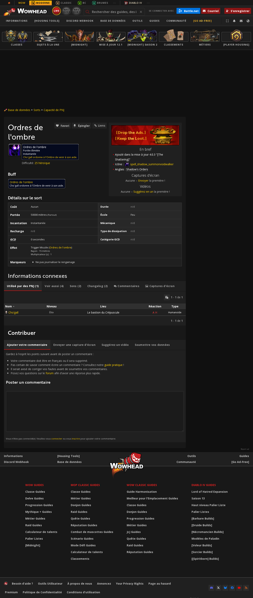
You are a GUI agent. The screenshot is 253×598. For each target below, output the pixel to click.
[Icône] (14, 150)
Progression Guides (39, 505)
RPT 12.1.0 (66, 10)
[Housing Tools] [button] (46, 20)
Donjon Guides (81, 505)
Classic (66, 3)
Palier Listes (34, 538)
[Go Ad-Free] (202, 20)
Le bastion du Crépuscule (103, 312)
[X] (218, 588)
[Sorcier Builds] (202, 552)
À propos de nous (79, 583)
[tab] (23, 286)
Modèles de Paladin (205, 538)
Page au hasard (159, 583)
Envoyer (143, 180)
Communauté (176, 20)
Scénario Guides (82, 538)
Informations (16, 20)
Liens (101, 125)
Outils (191, 456)
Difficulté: (28, 163)
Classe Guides (35, 492)
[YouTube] (239, 588)
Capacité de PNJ (54, 110)
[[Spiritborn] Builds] (205, 559)
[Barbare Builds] (203, 518)
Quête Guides (80, 518)
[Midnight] (32, 545)
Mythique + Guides (38, 512)
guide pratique (113, 365)
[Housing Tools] (68, 456)
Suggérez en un (143, 191)
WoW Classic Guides (142, 485)
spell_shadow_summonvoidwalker (151, 164)
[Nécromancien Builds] (208, 532)
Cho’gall (13, 312)
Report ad (245, 449)
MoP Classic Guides (85, 485)
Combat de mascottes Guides (92, 532)
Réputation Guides (84, 525)
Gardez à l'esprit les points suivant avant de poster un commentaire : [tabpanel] (65, 396)
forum (50, 373)
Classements (80, 559)
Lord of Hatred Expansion (210, 492)
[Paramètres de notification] (234, 21)
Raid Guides (33, 525)
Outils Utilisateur (50, 583)
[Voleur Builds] (202, 545)
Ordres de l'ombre (60, 247)
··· (114, 3)
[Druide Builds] (202, 525)
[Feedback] (241, 21)
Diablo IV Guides (204, 485)
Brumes (102, 3)
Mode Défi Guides (83, 545)
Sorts (37, 110)
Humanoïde (174, 312)
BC (84, 3)
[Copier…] (167, 297)
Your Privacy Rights (129, 583)
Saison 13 (198, 498)
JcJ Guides (134, 532)
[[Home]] (26, 11)
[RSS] (246, 588)
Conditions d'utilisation (83, 592)
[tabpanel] (95, 308)
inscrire (76, 438)
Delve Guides (34, 498)
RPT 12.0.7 (76, 10)
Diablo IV (135, 3)
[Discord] (211, 588)
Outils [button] (137, 20)
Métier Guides (35, 518)
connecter (56, 438)
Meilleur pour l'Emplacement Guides (152, 498)
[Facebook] (232, 588)
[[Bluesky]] (225, 588)
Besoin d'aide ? (22, 583)
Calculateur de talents (41, 532)
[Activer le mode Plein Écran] (227, 21)
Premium (11, 592)
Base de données (113, 20)
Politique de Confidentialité (42, 592)
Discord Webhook (79, 20)
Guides (154, 20)
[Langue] (248, 21)
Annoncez (104, 583)
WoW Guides (34, 485)
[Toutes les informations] (9, 3)
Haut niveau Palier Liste (209, 505)
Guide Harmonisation (142, 492)
